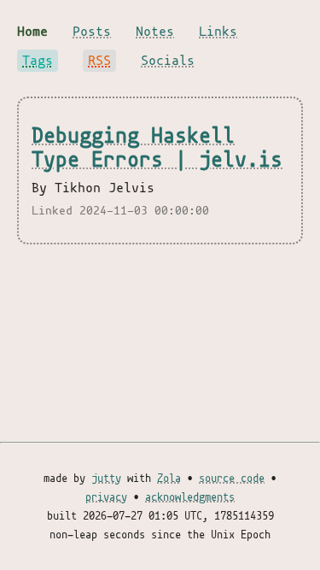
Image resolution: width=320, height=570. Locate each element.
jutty (106, 479)
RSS (99, 60)
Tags (37, 60)
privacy (106, 497)
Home (32, 31)
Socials (168, 60)
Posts (92, 31)
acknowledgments (190, 497)
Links (218, 31)
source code (232, 479)
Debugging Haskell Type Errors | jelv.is (157, 148)
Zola (169, 479)
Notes (155, 31)
